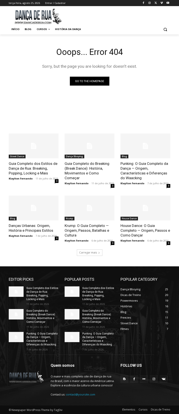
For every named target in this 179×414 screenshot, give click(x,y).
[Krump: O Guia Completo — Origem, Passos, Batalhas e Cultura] (89, 208)
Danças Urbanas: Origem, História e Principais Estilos (31, 228)
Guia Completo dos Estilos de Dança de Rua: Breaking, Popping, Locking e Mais (33, 168)
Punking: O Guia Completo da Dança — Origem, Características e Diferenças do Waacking (144, 170)
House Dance (129, 218)
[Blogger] (124, 379)
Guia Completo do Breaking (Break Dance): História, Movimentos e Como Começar (87, 170)
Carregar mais (88, 252)
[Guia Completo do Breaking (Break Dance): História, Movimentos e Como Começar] (89, 145)
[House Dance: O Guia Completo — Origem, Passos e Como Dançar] (145, 208)
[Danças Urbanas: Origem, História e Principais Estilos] (34, 208)
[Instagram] (149, 3)
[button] (165, 29)
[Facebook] (143, 3)
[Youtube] (167, 3)
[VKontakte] (163, 379)
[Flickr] (144, 379)
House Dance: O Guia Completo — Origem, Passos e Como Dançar (145, 230)
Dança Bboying (74, 156)
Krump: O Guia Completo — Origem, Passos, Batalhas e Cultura (87, 230)
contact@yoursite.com (80, 394)
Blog (124, 156)
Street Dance (17, 156)
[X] (155, 3)
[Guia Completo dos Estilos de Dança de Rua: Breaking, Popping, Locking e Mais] (34, 145)
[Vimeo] (161, 3)
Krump (69, 218)
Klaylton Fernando (21, 178)
